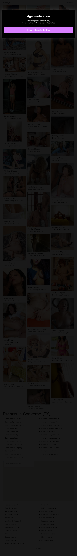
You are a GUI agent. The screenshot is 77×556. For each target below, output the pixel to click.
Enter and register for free (38, 30)
